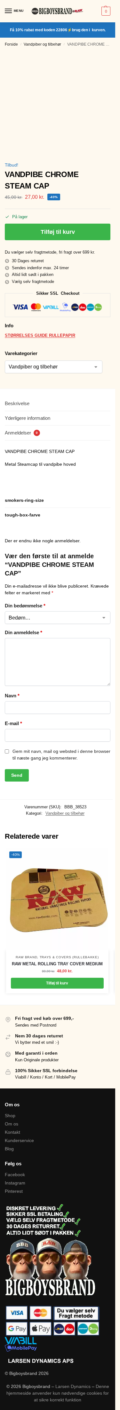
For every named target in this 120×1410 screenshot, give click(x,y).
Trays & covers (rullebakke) (69, 957)
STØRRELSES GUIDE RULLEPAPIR (40, 335)
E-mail (13, 723)
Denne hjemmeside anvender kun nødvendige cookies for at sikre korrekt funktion (57, 1393)
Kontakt (12, 1132)
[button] (105, 11)
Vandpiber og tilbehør (42, 44)
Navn (12, 695)
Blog (9, 1148)
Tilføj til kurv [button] (57, 983)
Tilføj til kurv (58, 232)
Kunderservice (19, 1140)
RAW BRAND (26, 957)
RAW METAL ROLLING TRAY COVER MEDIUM (57, 963)
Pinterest (14, 1191)
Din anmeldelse (23, 632)
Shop (10, 1115)
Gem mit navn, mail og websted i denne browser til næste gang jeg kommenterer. (61, 755)
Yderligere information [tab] (27, 418)
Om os (11, 1123)
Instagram (15, 1182)
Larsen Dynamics (73, 1386)
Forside (11, 44)
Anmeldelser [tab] (21, 432)
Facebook (15, 1174)
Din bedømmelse (25, 605)
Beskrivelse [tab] (17, 403)
